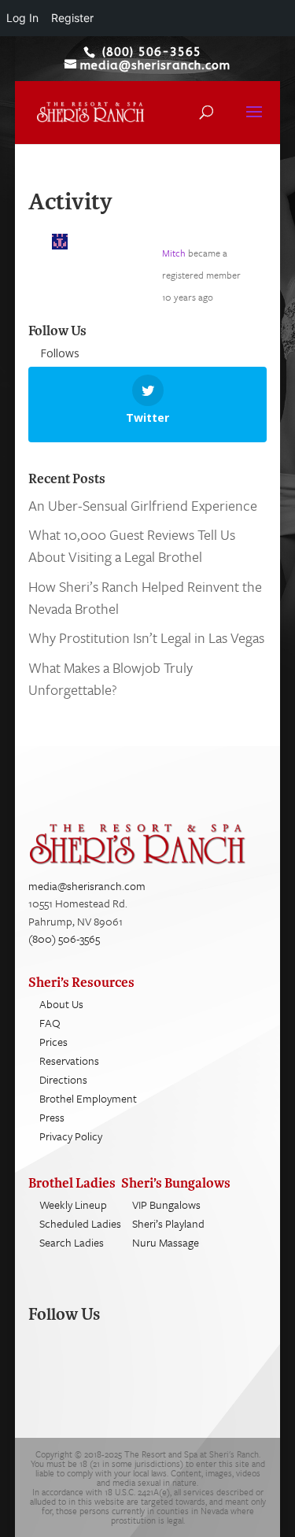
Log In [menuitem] (22, 17)
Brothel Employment (88, 1098)
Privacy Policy (70, 1136)
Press (52, 1117)
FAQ (50, 1022)
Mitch (174, 253)
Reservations (69, 1060)
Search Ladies (71, 1242)
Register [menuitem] (72, 17)
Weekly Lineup (73, 1204)
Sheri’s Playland (168, 1223)
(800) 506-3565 (64, 938)
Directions (63, 1079)
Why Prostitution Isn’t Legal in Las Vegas (146, 637)
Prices (53, 1041)
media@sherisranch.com (87, 885)
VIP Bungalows (166, 1204)
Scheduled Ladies (80, 1223)
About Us (61, 1004)
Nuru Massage (165, 1242)
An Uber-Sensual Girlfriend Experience (142, 505)
